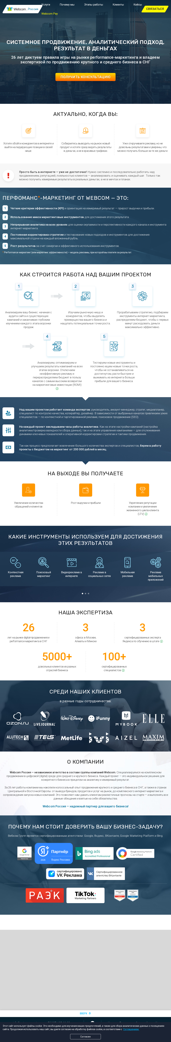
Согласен (85, 1036)
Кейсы (138, 4)
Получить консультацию (85, 77)
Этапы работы (93, 4)
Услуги (45, 4)
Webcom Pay (49, 13)
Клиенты (118, 4)
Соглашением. (131, 1029)
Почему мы (67, 4)
